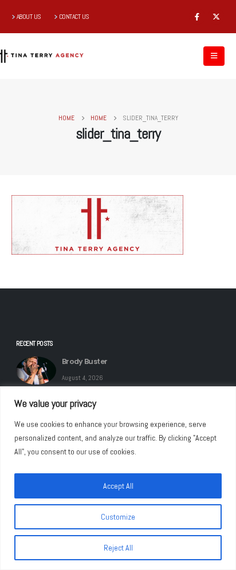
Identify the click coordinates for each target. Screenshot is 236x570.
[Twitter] (216, 17)
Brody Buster (84, 361)
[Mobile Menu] (214, 56)
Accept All (118, 486)
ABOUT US (29, 17)
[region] (118, 478)
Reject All (118, 548)
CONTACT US (74, 17)
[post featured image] (36, 371)
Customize (118, 517)
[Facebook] (197, 17)
